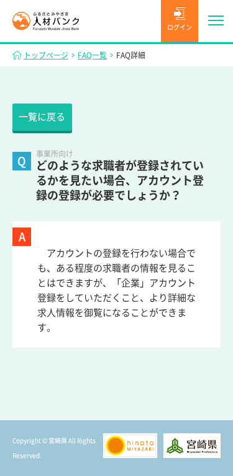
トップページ (46, 55)
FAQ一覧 (92, 55)
